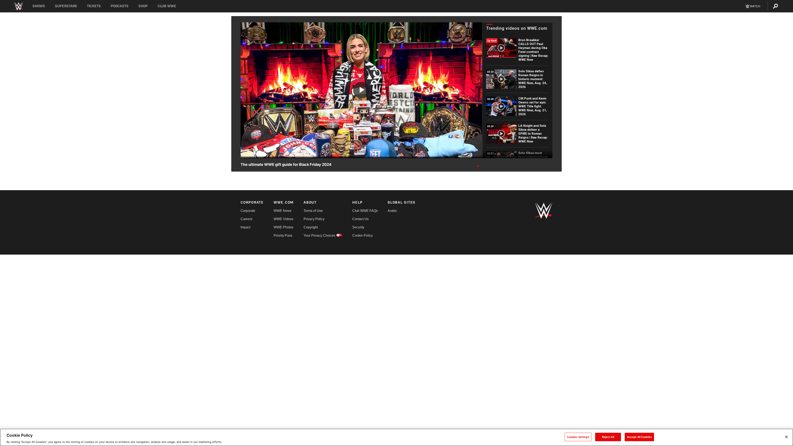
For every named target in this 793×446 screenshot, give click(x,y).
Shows (38, 6)
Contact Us (360, 219)
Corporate (248, 210)
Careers (246, 219)
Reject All (608, 436)
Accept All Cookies (639, 436)
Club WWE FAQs (365, 210)
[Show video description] (477, 164)
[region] (396, 437)
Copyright (311, 227)
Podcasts (119, 6)
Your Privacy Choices (319, 235)
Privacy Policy (314, 219)
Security (358, 227)
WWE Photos (283, 227)
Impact (245, 227)
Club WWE (167, 6)
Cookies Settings (578, 436)
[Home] (18, 6)
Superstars (66, 6)
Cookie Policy (362, 235)
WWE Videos (283, 219)
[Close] (786, 436)
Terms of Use (313, 210)
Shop (143, 6)
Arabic (392, 210)
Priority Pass (283, 235)
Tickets (94, 6)
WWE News (282, 210)
